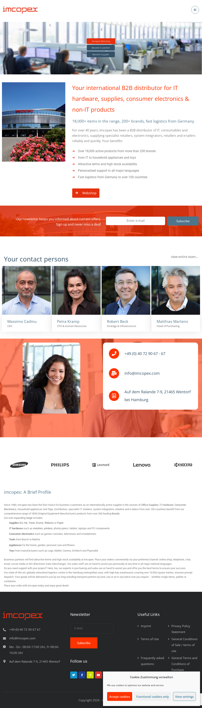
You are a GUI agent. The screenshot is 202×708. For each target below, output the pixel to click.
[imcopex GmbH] (20, 10)
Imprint (146, 626)
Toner (32, 522)
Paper (60, 522)
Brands (116, 513)
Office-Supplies (149, 504)
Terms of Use (150, 639)
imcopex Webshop (101, 41)
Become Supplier (101, 54)
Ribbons (49, 522)
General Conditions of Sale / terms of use (184, 645)
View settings (184, 697)
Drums (39, 522)
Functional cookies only (152, 697)
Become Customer (101, 47)
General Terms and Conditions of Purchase (184, 664)
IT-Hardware (166, 504)
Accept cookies (119, 697)
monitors (38, 528)
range (29, 517)
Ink (25, 522)
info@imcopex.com (22, 638)
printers (48, 528)
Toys (50, 509)
